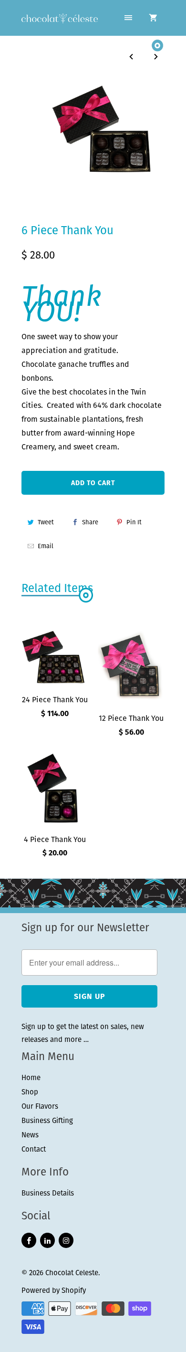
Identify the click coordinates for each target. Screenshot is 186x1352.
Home (31, 1077)
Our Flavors (39, 1106)
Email (45, 546)
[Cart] (153, 18)
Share (90, 522)
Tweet (46, 522)
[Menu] (128, 18)
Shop (29, 1092)
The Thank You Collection (71, 209)
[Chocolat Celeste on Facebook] (28, 1240)
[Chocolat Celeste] (59, 19)
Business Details (47, 1193)
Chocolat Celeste (71, 1273)
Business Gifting (47, 1120)
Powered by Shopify (53, 1290)
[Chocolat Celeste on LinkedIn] (47, 1240)
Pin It (134, 522)
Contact (33, 1149)
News (30, 1135)
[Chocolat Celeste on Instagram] (66, 1240)
